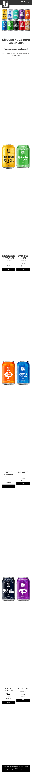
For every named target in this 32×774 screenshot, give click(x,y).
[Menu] (28, 2)
